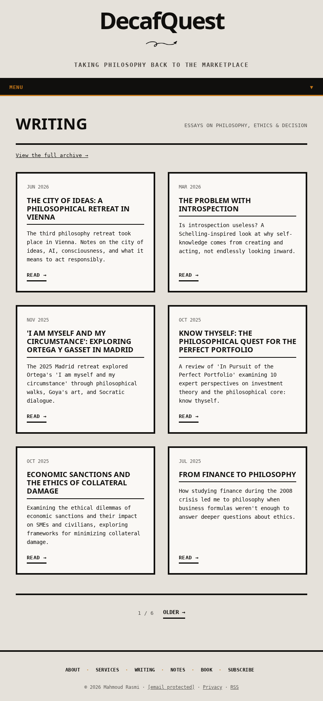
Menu (161, 87)
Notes (178, 670)
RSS (234, 687)
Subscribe (241, 670)
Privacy (212, 687)
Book (207, 670)
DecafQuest (161, 20)
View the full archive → (52, 155)
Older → (174, 612)
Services (107, 670)
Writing (145, 670)
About (72, 670)
